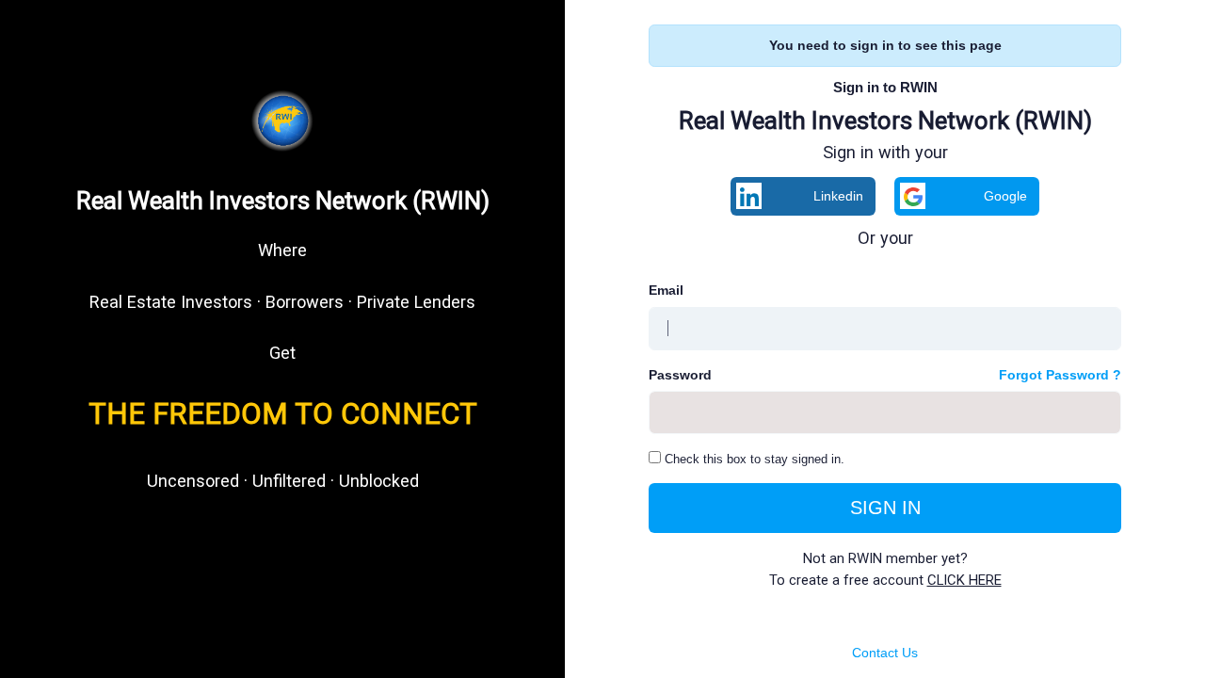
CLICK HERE (964, 580)
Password (680, 374)
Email (666, 290)
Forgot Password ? (1060, 374)
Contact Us (885, 652)
